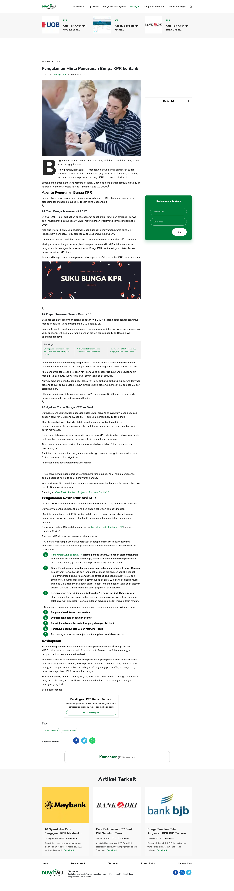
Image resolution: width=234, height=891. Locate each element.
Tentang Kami (78, 863)
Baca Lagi (69, 850)
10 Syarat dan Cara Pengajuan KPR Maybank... (63, 831)
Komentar (72, 838)
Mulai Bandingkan (91, 712)
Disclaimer (113, 863)
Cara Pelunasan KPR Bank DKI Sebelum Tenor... (114, 831)
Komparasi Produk (153, 6)
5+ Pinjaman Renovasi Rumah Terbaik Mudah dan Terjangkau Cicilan (56, 352)
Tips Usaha (94, 6)
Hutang (134, 6)
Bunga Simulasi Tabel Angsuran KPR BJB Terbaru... (167, 831)
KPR (65, 20)
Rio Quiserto (60, 74)
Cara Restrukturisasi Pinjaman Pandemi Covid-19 (82, 492)
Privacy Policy (148, 863)
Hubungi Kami (185, 863)
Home (45, 863)
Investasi (77, 6)
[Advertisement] (117, 47)
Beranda (46, 61)
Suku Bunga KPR (50, 730)
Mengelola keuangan (113, 6)
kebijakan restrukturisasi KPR (107, 527)
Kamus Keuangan (177, 6)
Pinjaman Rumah (68, 730)
